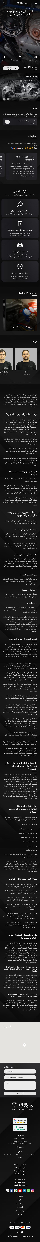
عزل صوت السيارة (20, 1174)
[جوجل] (15, 1190)
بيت (39, 8)
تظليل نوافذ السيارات (20, 1171)
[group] (21, 315)
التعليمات (20, 1207)
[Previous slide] (8, 99)
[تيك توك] (7, 1190)
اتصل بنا (25, 627)
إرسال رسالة (20, 1093)
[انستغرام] (32, 1190)
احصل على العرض (9, 68)
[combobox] (9, 1077)
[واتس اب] (28, 1190)
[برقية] (24, 1190)
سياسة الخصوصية (27, 1236)
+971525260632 (4, 3)
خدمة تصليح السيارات (30, 8)
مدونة (20, 1214)
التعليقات (20, 1196)
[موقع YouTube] (20, 1190)
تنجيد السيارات (20, 1179)
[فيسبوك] (11, 1190)
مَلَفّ (20, 1200)
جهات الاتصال (20, 1211)
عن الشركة (20, 1203)
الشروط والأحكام (12, 1236)
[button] (24, 1045)
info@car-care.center (20, 1141)
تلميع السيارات (20, 1182)
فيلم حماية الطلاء (20, 1164)
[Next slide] (4, 99)
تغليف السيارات (20, 1167)
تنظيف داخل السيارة (20, 1185)
